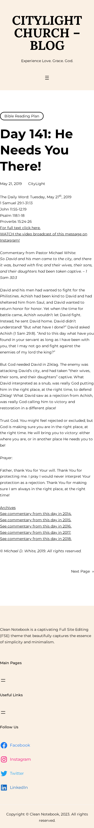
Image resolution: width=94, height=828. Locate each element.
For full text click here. (20, 227)
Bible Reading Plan (21, 116)
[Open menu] (47, 78)
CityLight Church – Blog (47, 32)
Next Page (82, 571)
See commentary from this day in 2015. (35, 520)
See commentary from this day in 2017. (35, 532)
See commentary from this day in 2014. (36, 513)
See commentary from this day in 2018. (36, 538)
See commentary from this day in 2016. (36, 526)
